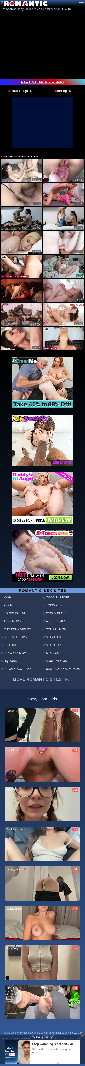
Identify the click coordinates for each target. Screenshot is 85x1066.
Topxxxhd (54, 605)
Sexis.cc (52, 652)
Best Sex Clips (15, 637)
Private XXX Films (17, 668)
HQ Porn (10, 661)
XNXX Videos (55, 613)
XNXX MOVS (12, 621)
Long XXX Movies (17, 652)
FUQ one (10, 645)
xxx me (9, 605)
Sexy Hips (53, 637)
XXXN (7, 597)
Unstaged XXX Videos (63, 668)
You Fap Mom (56, 629)
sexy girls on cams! (42, 81)
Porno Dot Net (16, 613)
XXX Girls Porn (58, 597)
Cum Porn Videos (17, 629)
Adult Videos (56, 661)
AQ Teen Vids (56, 621)
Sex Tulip (53, 645)
